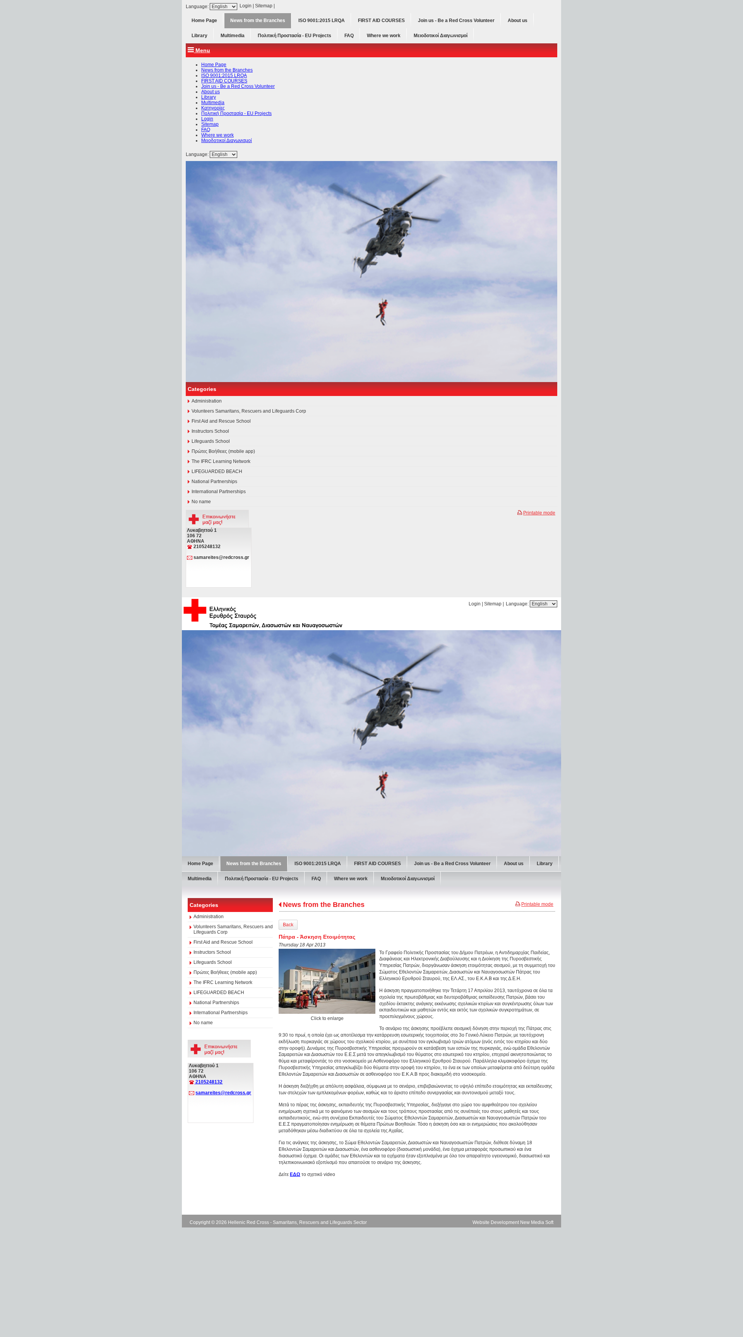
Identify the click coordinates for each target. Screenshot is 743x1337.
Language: (198, 6)
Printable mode (539, 776)
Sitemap (263, 6)
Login (246, 6)
